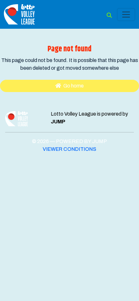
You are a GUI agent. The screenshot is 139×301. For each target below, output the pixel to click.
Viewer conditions (69, 149)
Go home (73, 85)
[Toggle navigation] (126, 14)
